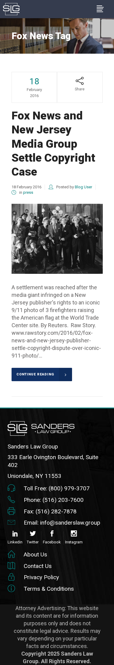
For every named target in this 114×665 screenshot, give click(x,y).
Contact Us (38, 566)
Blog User (83, 187)
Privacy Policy (41, 577)
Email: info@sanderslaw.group (62, 522)
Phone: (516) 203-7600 (54, 499)
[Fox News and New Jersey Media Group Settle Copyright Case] (57, 239)
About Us (35, 554)
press (28, 192)
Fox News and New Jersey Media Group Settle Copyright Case (53, 143)
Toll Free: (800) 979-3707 (57, 488)
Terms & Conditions (49, 588)
